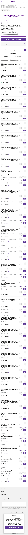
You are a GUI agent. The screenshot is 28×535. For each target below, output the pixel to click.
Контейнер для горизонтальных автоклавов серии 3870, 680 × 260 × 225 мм (9, 136)
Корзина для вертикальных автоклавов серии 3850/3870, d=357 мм (8, 283)
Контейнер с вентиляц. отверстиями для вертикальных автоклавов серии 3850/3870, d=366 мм (9, 211)
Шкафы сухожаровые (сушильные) (9, 33)
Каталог (3, 488)
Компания (3, 494)
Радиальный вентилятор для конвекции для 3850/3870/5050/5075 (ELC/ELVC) (9, 447)
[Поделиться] (21, 64)
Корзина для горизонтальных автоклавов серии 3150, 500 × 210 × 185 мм (9, 330)
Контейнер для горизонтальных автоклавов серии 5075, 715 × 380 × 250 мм (9, 161)
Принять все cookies (14, 527)
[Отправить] (24, 504)
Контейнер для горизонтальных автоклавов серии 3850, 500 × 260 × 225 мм (9, 124)
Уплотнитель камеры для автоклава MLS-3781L (7, 458)
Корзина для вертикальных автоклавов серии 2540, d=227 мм (8, 248)
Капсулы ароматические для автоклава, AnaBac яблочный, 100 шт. (9, 100)
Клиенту (3, 491)
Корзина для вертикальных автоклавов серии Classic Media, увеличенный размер (9, 318)
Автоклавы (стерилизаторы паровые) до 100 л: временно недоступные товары (12, 21)
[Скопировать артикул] (5, 68)
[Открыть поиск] (4, 2)
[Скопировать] (19, 64)
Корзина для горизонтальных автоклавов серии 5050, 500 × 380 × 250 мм (9, 366)
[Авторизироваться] (23, 2)
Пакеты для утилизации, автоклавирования (11, 31)
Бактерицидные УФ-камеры (7, 28)
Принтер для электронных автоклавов (8, 425)
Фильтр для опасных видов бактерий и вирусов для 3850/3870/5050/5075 (8, 470)
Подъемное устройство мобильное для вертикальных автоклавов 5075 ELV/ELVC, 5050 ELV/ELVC (9, 402)
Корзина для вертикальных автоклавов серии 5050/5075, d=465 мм (8, 300)
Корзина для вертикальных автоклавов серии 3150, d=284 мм (8, 265)
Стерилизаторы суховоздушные (8, 32)
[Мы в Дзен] (17, 512)
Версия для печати (14, 533)
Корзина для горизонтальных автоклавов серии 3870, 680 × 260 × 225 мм (9, 354)
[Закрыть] (22, 515)
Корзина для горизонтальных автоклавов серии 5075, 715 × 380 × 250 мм (9, 378)
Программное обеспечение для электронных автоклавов (9, 436)
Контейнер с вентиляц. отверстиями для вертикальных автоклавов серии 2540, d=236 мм (9, 173)
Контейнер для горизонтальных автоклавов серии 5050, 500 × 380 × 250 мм (9, 148)
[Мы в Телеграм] (6, 512)
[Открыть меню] (1, 2)
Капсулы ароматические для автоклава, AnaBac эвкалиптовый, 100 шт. (8, 88)
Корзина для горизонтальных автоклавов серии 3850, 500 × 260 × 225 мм (9, 342)
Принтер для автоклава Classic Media (9, 414)
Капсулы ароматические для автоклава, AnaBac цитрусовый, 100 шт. (9, 76)
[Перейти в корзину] (26, 2)
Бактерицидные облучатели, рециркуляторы (11, 26)
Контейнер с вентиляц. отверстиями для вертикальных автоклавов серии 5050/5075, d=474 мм (9, 229)
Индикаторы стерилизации (7, 29)
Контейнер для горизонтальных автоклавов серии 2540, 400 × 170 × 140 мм (9, 112)
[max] (22, 512)
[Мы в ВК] (11, 512)
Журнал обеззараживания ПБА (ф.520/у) (9, 65)
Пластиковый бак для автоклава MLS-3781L (9, 390)
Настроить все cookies (14, 530)
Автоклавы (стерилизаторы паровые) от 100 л (12, 25)
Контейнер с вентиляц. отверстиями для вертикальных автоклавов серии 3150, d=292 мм (9, 192)
